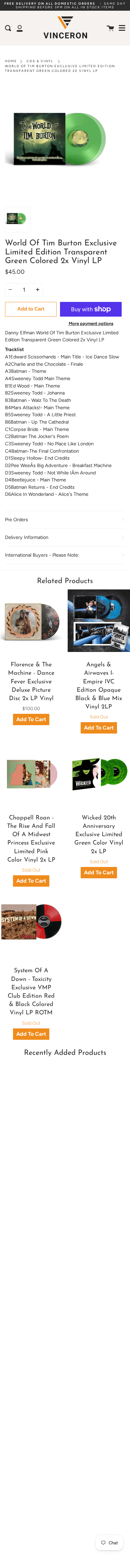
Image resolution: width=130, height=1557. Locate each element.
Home (11, 61)
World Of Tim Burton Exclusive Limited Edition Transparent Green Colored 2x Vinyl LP (60, 68)
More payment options (91, 323)
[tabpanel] (65, 144)
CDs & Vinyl (40, 61)
